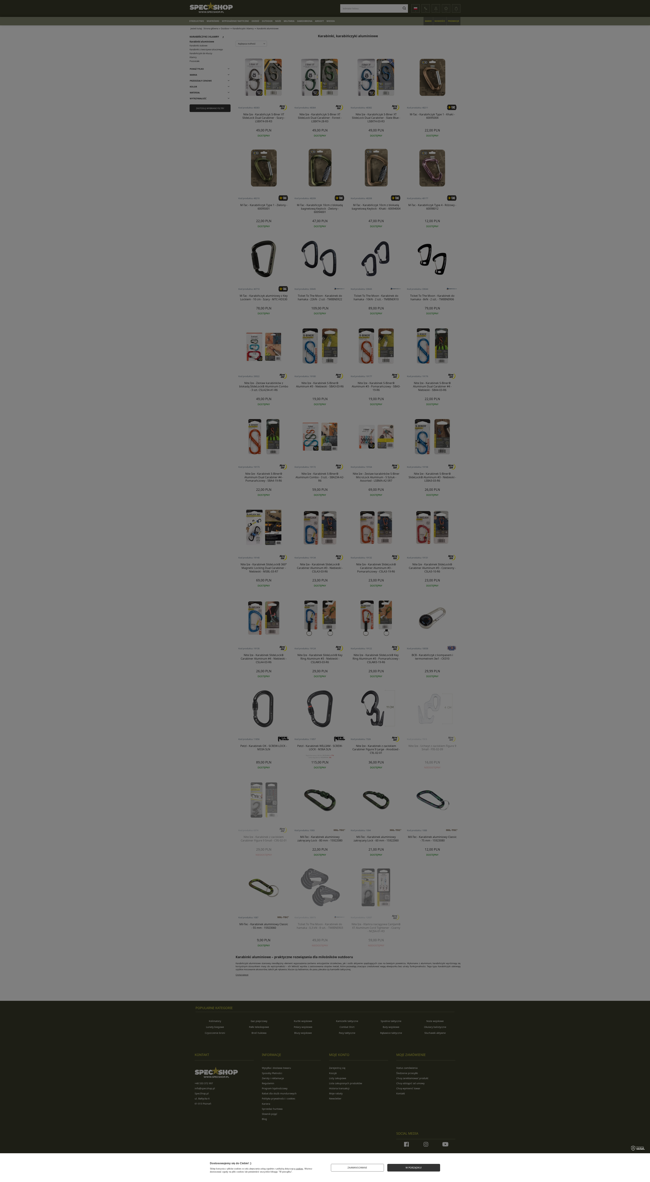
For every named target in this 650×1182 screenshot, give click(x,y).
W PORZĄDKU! (414, 1167)
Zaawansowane (357, 1167)
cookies (299, 1168)
